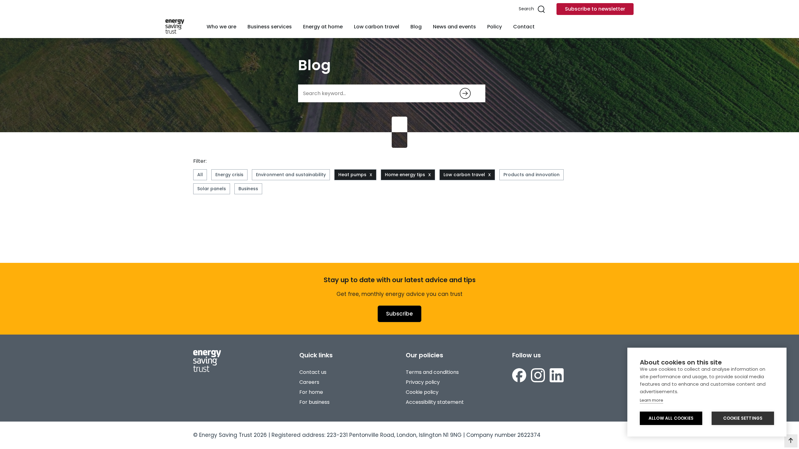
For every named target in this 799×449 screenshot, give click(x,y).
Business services (270, 26)
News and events (454, 26)
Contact (524, 26)
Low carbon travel (376, 26)
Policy (494, 26)
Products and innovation (531, 174)
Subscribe (399, 313)
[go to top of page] (790, 440)
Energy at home (323, 26)
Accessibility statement (435, 402)
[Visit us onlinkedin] (557, 375)
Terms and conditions (432, 372)
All (200, 174)
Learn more (651, 400)
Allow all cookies (671, 418)
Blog (416, 26)
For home (311, 392)
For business (314, 402)
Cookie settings (743, 418)
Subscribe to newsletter (595, 8)
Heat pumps (352, 174)
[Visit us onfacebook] (519, 375)
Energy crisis (229, 174)
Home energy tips (405, 174)
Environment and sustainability (291, 174)
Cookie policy (422, 392)
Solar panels (211, 189)
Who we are (221, 26)
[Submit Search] (465, 93)
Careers (309, 382)
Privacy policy (423, 382)
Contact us (312, 372)
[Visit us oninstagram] (538, 375)
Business (248, 189)
